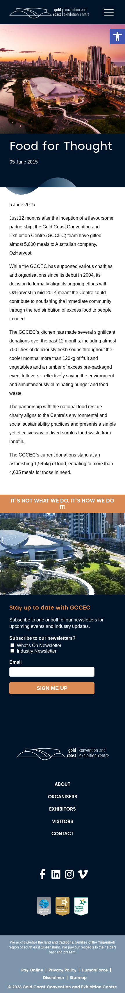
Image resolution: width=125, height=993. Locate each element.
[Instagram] (69, 874)
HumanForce (95, 970)
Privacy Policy (62, 970)
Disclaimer (54, 977)
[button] (117, 36)
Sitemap (78, 977)
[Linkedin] (56, 874)
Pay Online (32, 970)
